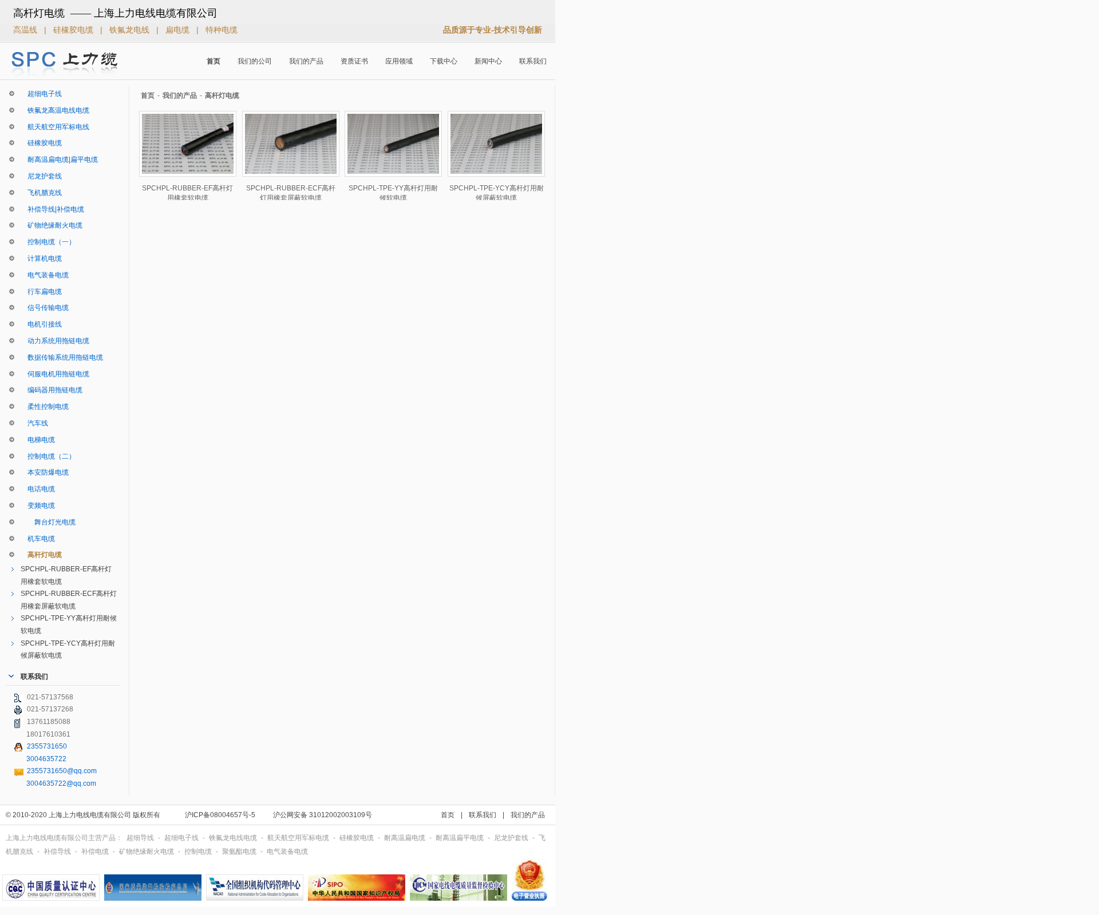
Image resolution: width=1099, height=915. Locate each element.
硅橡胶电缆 (74, 29)
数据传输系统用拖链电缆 (62, 357)
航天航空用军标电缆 (299, 838)
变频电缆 (38, 506)
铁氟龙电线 (130, 29)
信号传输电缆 (45, 308)
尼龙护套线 (41, 176)
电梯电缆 (38, 440)
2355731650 (47, 746)
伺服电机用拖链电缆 (55, 374)
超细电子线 (41, 94)
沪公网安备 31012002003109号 (322, 815)
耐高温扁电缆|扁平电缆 (59, 160)
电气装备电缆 (45, 275)
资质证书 (354, 61)
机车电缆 (38, 539)
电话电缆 (38, 489)
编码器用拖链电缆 (51, 390)
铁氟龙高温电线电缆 (55, 110)
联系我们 (533, 61)
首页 (213, 61)
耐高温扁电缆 (405, 838)
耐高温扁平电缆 (460, 838)
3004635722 (46, 759)
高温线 (26, 29)
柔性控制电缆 (45, 407)
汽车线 (34, 423)
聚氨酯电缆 (240, 852)
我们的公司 (255, 61)
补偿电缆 (95, 852)
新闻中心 (488, 61)
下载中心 (443, 61)
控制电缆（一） (48, 242)
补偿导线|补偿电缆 (52, 209)
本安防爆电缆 (45, 472)
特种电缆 (221, 29)
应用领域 (399, 61)
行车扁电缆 (41, 292)
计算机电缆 (41, 258)
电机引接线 (41, 324)
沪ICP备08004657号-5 (220, 815)
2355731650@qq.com (62, 771)
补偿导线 (58, 852)
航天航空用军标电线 (55, 127)
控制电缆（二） (48, 456)
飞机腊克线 (41, 193)
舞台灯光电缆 (48, 522)
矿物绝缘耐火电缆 (51, 225)
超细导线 (141, 838)
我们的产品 (306, 61)
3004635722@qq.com (61, 783)
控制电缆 (199, 852)
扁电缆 (178, 29)
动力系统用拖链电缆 (55, 341)
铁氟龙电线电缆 (234, 838)
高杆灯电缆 (41, 555)
